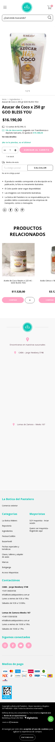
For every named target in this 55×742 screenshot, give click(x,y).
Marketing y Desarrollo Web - (13, 718)
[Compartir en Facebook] (11, 211)
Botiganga (6, 567)
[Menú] (5, 7)
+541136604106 (9, 591)
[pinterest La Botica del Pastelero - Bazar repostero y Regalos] (29, 645)
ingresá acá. (46, 713)
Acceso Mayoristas (10, 572)
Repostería (6, 525)
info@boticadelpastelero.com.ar (16, 594)
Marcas (5, 562)
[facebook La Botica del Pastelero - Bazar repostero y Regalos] (13, 645)
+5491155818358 (9, 616)
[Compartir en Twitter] (16, 211)
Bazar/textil (7, 541)
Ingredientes (14, 99)
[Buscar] (49, 17)
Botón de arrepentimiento (15, 715)
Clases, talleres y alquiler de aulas (12, 555)
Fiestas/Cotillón (8, 536)
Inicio (4, 99)
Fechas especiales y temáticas (10, 547)
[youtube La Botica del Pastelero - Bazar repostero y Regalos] (21, 645)
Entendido (27, 737)
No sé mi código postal (11, 173)
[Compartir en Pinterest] (22, 211)
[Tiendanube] (10, 722)
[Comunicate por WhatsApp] (51, 719)
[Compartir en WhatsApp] (5, 210)
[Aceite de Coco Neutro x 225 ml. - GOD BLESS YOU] (30, 300)
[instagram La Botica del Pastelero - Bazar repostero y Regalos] (5, 645)
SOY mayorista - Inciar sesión (39, 521)
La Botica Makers (9, 520)
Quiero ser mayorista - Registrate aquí (39, 529)
